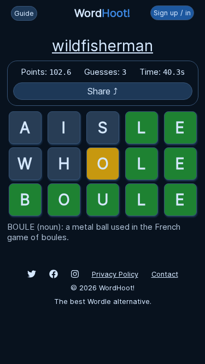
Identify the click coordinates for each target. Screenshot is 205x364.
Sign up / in (172, 13)
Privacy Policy (115, 274)
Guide (24, 13)
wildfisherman (102, 46)
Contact (164, 274)
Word (102, 13)
